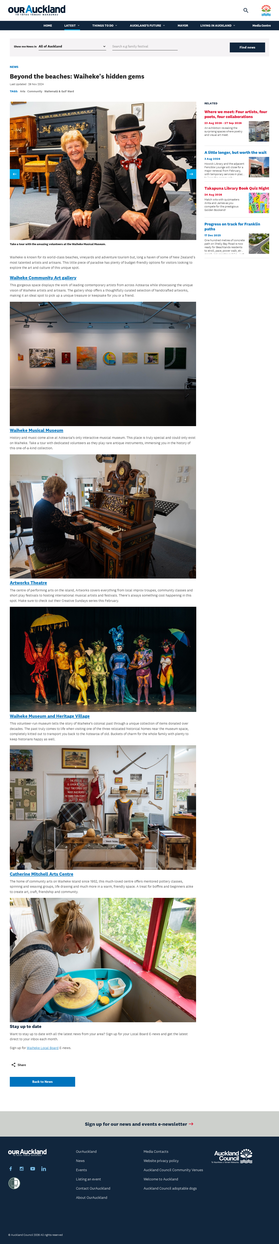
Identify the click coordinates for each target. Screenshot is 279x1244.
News (14, 67)
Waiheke (34, 1048)
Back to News (42, 1082)
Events (81, 1170)
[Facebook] (10, 1169)
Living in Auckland (215, 25)
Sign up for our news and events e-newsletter (136, 1124)
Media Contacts (156, 1151)
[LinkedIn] (43, 1169)
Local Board (50, 1048)
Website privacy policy (161, 1160)
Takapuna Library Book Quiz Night (236, 188)
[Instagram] (21, 1169)
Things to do (102, 25)
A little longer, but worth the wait (235, 152)
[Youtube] (32, 1169)
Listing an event (88, 1179)
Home (48, 25)
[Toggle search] (246, 10)
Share (22, 1065)
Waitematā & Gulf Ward (59, 91)
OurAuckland (86, 1151)
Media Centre (261, 25)
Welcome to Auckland (161, 1179)
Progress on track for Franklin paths (232, 226)
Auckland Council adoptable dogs (170, 1188)
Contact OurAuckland (93, 1188)
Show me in (25, 46)
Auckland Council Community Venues (173, 1170)
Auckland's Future (145, 25)
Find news (247, 47)
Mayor (183, 25)
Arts (22, 91)
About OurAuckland (91, 1197)
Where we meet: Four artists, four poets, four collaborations (235, 114)
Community (34, 91)
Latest (70, 25)
